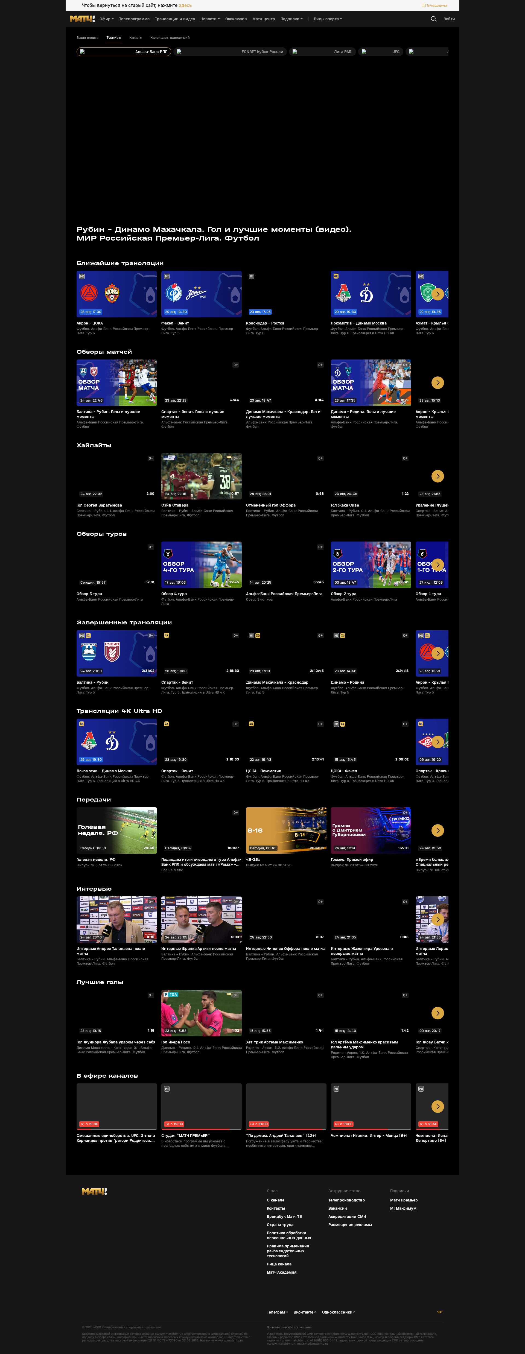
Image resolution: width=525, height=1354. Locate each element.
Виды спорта (87, 38)
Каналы (135, 38)
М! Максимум (403, 1208)
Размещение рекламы (350, 1224)
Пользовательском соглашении (468, 1317)
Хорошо (477, 1340)
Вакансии (337, 1208)
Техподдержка (437, 5)
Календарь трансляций (170, 38)
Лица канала (279, 1264)
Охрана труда (280, 1224)
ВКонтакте (303, 1312)
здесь (185, 5)
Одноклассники (337, 1312)
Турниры (114, 38)
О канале (275, 1200)
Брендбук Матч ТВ (284, 1216)
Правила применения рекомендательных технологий (288, 1251)
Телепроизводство (346, 1200)
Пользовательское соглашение (289, 1327)
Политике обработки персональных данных (475, 1313)
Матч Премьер (404, 1200)
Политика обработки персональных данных (289, 1235)
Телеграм (276, 1312)
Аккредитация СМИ (347, 1216)
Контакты (276, 1208)
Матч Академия (282, 1272)
